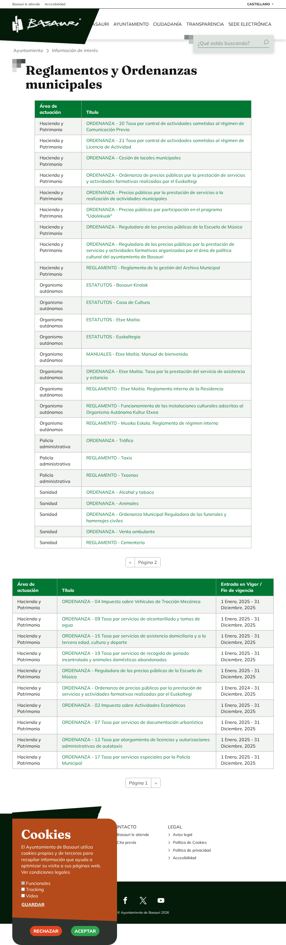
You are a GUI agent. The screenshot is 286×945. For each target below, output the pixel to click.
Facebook (125, 900)
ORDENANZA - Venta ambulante (120, 531)
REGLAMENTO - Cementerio (115, 542)
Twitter (143, 900)
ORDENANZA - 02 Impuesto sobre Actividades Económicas (123, 705)
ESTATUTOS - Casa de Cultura (118, 302)
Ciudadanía (167, 24)
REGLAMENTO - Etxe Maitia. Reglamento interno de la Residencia (154, 388)
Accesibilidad (184, 857)
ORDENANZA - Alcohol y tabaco (120, 492)
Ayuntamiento (131, 24)
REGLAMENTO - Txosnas (112, 475)
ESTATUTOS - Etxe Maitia (113, 319)
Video (32, 896)
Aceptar (85, 931)
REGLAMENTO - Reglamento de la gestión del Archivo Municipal (153, 267)
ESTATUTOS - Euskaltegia (113, 336)
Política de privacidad (192, 850)
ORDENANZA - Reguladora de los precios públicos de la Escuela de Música (164, 227)
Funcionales (38, 883)
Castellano (259, 4)
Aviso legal (182, 834)
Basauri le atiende (133, 834)
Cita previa (126, 842)
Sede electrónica (249, 24)
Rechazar (46, 931)
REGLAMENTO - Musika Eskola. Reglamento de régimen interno (152, 423)
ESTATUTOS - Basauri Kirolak (117, 285)
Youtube (160, 900)
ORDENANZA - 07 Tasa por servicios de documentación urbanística (132, 722)
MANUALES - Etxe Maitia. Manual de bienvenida (137, 354)
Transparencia (205, 24)
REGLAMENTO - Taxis (109, 457)
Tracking (35, 889)
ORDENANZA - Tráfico (109, 440)
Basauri (99, 24)
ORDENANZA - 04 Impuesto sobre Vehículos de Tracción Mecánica (131, 601)
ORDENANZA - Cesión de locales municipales (133, 157)
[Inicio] (47, 24)
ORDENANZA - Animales (112, 503)
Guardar (33, 904)
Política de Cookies (190, 842)
